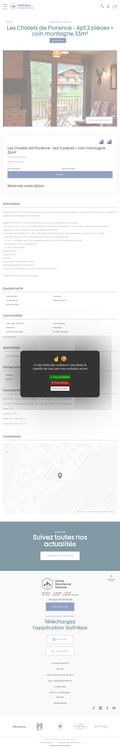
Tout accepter (61, 377)
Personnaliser (60, 388)
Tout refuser (61, 382)
